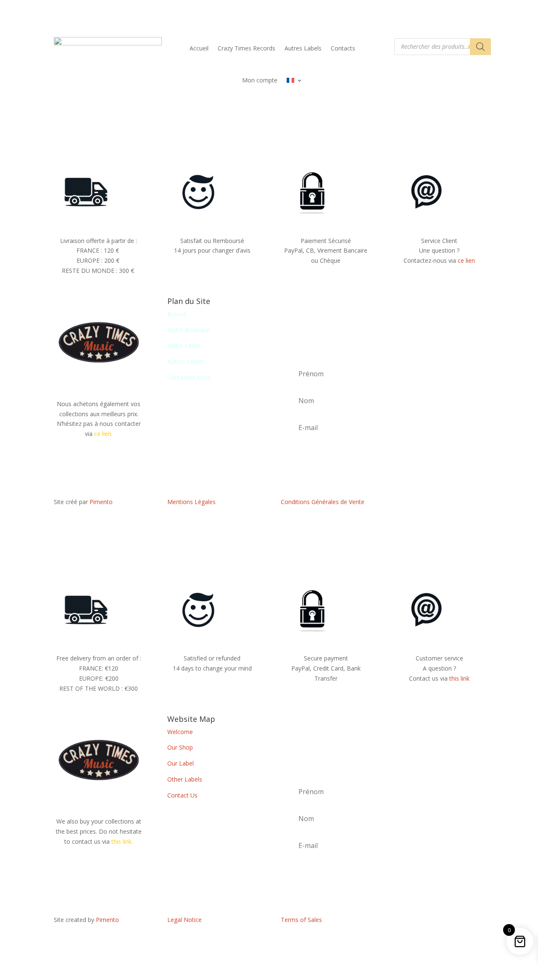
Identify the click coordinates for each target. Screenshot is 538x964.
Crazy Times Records (246, 48)
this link (459, 678)
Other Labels (184, 779)
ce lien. (103, 434)
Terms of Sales (301, 920)
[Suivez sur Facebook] (439, 503)
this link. (122, 841)
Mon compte (259, 80)
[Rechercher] (480, 46)
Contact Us (182, 795)
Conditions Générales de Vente (322, 502)
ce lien (466, 260)
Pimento (101, 502)
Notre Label (183, 345)
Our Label (180, 763)
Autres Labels (303, 48)
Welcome (180, 732)
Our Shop (180, 747)
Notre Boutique (188, 330)
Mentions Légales (191, 502)
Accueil (199, 48)
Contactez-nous (189, 377)
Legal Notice (184, 920)
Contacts (343, 48)
